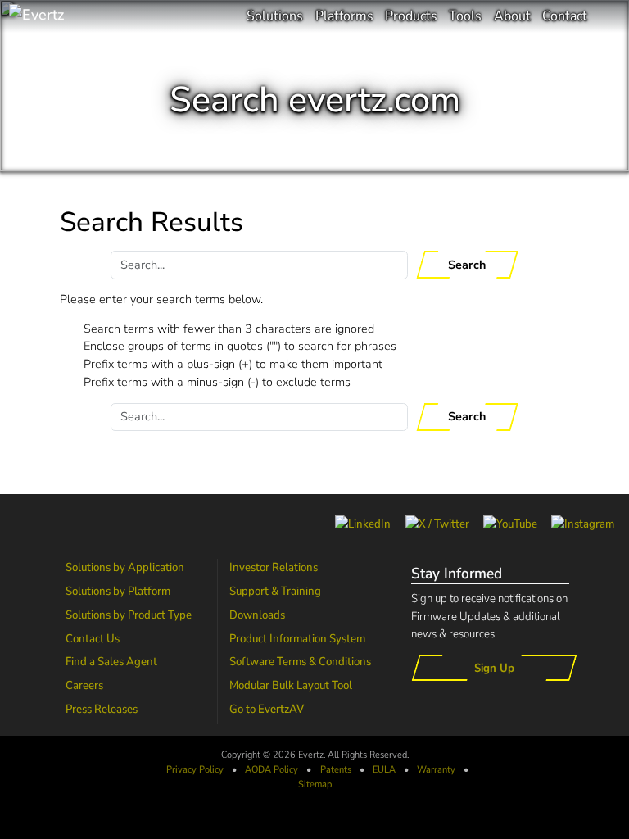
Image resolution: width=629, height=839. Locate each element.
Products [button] (411, 16)
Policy (271, 769)
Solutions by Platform (118, 591)
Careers (84, 685)
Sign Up (494, 668)
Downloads (257, 614)
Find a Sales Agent (111, 661)
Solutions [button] (275, 16)
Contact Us (93, 638)
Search (467, 264)
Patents (335, 769)
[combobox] (259, 265)
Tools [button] (465, 16)
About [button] (512, 16)
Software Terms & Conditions (300, 661)
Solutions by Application (125, 567)
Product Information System (297, 638)
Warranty (436, 769)
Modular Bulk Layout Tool (290, 685)
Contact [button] (564, 16)
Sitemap (315, 784)
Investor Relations (273, 567)
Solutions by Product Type (129, 614)
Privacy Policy (195, 769)
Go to (266, 709)
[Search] (608, 16)
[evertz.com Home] (90, 16)
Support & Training (275, 591)
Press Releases (102, 709)
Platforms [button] (344, 16)
